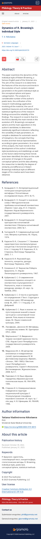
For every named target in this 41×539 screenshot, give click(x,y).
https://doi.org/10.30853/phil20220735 (15, 50)
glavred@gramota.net (28, 518)
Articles (26, 13)
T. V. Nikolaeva (8, 36)
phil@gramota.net (29, 514)
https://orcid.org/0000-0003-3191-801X (20, 427)
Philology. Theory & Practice (17, 8)
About (17, 13)
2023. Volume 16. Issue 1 (10, 46)
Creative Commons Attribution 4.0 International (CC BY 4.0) (17, 490)
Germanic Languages (11, 43)
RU (37, 3)
